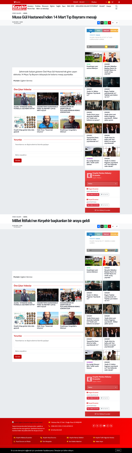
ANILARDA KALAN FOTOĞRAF (87, 6)
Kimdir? (102, 6)
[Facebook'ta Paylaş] (98, 22)
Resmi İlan (31, 9)
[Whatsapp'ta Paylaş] (105, 22)
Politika (37, 6)
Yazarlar (18, 2)
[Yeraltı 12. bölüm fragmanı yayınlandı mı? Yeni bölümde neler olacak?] (111, 152)
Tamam (118, 450)
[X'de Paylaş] (102, 22)
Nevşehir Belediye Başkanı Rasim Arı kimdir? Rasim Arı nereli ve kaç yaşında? (110, 70)
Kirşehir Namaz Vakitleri (76, 438)
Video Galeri (16, 13)
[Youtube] (104, 425)
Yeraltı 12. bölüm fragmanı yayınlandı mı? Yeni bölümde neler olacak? (111, 163)
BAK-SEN (70, 6)
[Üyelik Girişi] (118, 2)
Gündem (30, 6)
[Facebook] (93, 425)
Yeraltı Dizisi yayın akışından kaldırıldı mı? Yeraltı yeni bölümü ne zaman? (93, 117)
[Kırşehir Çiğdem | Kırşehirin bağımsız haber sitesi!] (19, 7)
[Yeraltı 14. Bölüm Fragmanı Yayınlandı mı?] (93, 82)
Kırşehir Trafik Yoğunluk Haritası (105, 438)
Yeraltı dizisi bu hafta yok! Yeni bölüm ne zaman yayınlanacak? (110, 140)
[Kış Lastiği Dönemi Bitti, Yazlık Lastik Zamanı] (93, 152)
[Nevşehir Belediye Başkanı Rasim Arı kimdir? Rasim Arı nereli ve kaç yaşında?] (111, 57)
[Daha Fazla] (109, 22)
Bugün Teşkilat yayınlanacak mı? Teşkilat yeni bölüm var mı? (111, 94)
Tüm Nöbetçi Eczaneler (103, 210)
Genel (25, 13)
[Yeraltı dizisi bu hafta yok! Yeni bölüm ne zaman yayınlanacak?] (111, 128)
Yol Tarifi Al (105, 194)
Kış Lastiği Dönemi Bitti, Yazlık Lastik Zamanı (93, 162)
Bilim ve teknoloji (42, 9)
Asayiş (108, 6)
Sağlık (58, 6)
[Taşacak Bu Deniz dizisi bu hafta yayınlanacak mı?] (93, 128)
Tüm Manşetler (47, 441)
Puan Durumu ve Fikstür (23, 441)
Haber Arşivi (99, 441)
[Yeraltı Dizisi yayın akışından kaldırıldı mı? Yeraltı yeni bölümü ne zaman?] (93, 105)
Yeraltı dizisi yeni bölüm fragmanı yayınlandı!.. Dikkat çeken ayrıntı (111, 117)
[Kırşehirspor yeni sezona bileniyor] (93, 57)
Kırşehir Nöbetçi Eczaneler (24, 438)
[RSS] (111, 425)
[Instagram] (100, 425)
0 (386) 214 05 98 (93, 205)
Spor (64, 6)
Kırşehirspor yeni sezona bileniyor (92, 67)
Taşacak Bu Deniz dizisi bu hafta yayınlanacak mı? (92, 139)
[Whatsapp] (107, 425)
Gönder (17, 160)
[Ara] (116, 6)
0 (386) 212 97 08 (93, 194)
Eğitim (52, 6)
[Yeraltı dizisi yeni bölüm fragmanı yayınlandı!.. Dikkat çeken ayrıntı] (111, 105)
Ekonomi (45, 6)
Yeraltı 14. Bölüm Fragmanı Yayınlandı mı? (93, 93)
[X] (97, 425)
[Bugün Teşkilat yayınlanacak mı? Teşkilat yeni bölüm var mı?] (111, 82)
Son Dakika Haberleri (75, 441)
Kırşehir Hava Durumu (49, 438)
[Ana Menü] (116, 8)
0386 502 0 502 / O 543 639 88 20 (62, 426)
